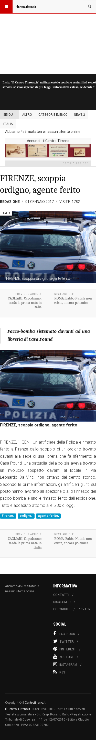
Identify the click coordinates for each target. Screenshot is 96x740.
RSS (62, 672)
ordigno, (26, 516)
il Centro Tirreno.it (17, 709)
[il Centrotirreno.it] (26, 6)
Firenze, (8, 516)
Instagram (68, 665)
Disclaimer (62, 602)
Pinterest (67, 649)
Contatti (61, 595)
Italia (8, 124)
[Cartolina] (48, 150)
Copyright (61, 609)
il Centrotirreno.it (34, 702)
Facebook (67, 634)
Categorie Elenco (53, 114)
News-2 (79, 114)
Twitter (66, 642)
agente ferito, (48, 516)
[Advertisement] (48, 37)
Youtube (66, 657)
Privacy (84, 609)
